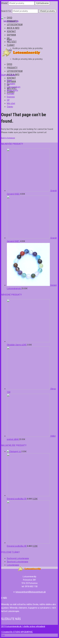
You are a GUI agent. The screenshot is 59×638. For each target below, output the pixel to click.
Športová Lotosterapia (17, 561)
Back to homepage (8, 138)
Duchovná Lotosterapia (18, 558)
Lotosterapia (13, 565)
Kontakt (11, 31)
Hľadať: (4, 3)
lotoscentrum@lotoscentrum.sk (31, 592)
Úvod (9, 17)
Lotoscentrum (14, 24)
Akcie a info (13, 28)
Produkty (12, 21)
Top (3, 635)
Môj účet (12, 41)
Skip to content (8, 75)
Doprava (11, 35)
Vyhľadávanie (42, 3)
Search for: (6, 11)
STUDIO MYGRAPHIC (23, 632)
